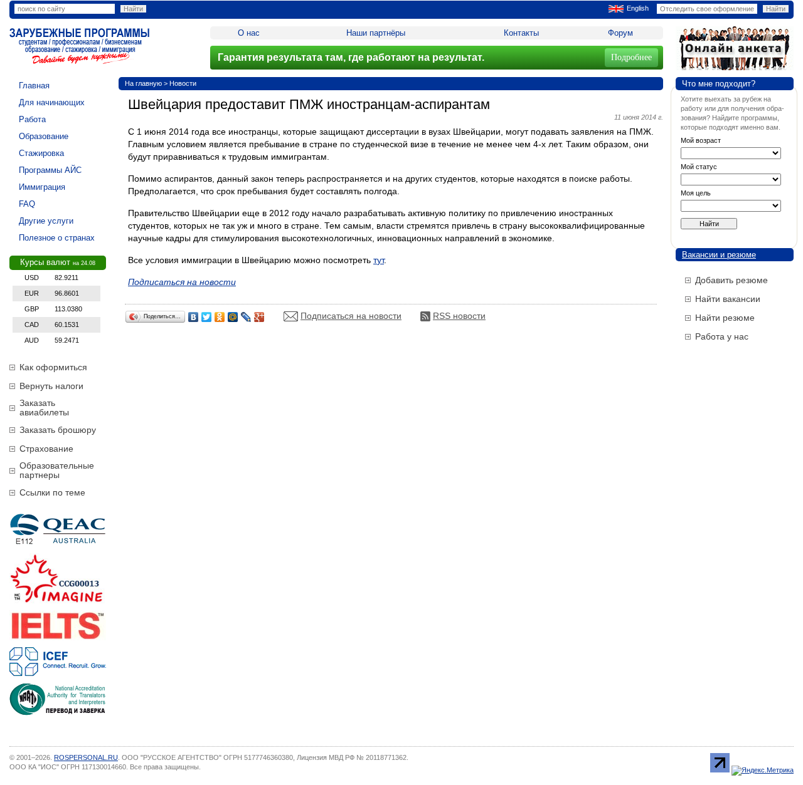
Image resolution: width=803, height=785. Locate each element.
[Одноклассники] (219, 317)
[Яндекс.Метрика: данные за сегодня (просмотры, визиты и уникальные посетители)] (762, 771)
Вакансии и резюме (719, 254)
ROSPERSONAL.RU (86, 757)
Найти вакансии (727, 299)
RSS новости (459, 316)
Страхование (46, 449)
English (638, 8)
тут (378, 260)
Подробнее (631, 57)
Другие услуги (46, 221)
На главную (143, 83)
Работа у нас (721, 336)
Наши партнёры (375, 33)
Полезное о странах (57, 237)
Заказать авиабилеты (44, 407)
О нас (249, 33)
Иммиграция (42, 187)
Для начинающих (52, 102)
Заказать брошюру (57, 430)
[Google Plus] (259, 317)
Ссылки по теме (52, 492)
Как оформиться (53, 367)
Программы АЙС (50, 170)
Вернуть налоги (51, 386)
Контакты (521, 33)
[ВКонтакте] (193, 317)
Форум (620, 33)
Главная (34, 85)
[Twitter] (206, 317)
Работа (32, 119)
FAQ (27, 204)
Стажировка (41, 153)
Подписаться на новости (351, 316)
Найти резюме (725, 318)
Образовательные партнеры (56, 470)
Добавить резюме (731, 280)
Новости (182, 83)
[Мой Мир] (233, 317)
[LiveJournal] (246, 317)
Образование (43, 136)
